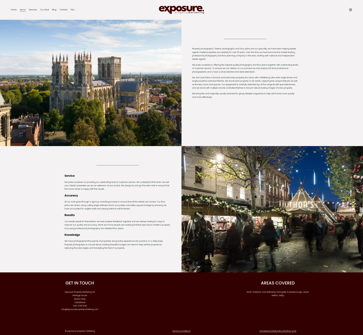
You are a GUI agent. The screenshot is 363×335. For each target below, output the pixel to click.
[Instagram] (350, 9)
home (262, 331)
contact (284, 331)
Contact (63, 9)
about (277, 331)
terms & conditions (181, 331)
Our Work (44, 9)
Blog (54, 9)
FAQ (72, 9)
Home (14, 9)
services (270, 331)
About (23, 9)
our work (292, 331)
